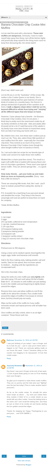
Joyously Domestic (14, 366)
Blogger (28, 465)
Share (5, 328)
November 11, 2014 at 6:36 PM (26, 340)
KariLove (10, 340)
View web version (24, 461)
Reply (9, 358)
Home (24, 456)
